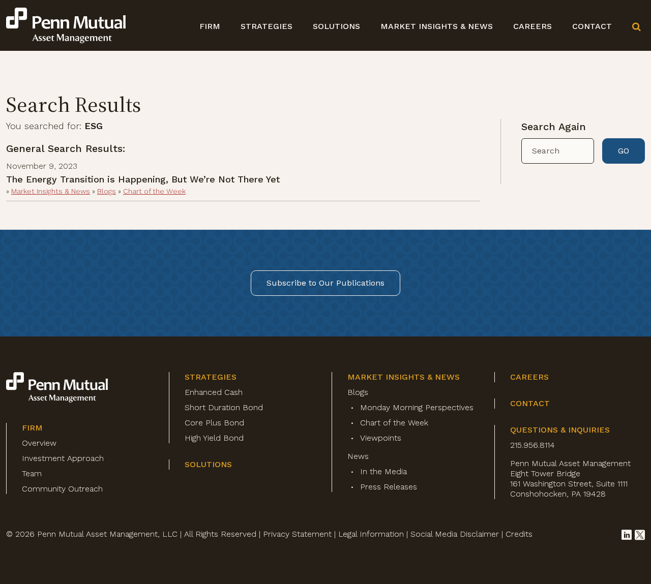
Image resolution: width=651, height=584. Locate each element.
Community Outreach (62, 489)
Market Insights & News (436, 26)
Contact (592, 26)
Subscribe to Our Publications (325, 283)
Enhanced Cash (214, 392)
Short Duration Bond (224, 407)
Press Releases (388, 486)
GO (623, 151)
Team (32, 473)
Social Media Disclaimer (454, 534)
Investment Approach (63, 458)
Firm (209, 26)
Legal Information (371, 534)
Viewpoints (380, 438)
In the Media (383, 471)
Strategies (266, 26)
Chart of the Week (154, 191)
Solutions (336, 26)
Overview (39, 443)
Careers (532, 26)
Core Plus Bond (214, 422)
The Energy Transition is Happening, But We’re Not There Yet (143, 179)
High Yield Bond (214, 438)
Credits (519, 534)
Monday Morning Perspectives (417, 407)
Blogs (106, 191)
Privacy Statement (297, 534)
